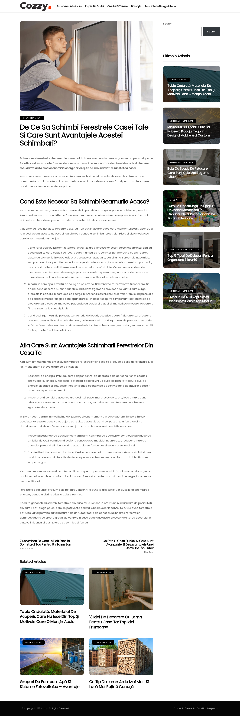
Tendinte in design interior (161, 6)
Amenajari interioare (69, 6)
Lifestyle (136, 6)
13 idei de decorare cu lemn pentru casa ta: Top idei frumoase (115, 622)
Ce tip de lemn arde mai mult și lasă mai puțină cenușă (119, 684)
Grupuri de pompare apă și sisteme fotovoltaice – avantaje (50, 684)
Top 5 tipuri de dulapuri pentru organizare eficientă (190, 257)
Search (167, 23)
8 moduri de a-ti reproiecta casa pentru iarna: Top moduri (189, 299)
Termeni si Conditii (195, 708)
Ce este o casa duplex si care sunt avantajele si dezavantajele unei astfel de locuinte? (128, 546)
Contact (178, 708)
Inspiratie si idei (94, 6)
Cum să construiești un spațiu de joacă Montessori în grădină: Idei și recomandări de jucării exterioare (191, 212)
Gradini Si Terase (117, 6)
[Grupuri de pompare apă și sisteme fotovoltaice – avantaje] (52, 656)
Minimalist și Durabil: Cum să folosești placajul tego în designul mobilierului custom (188, 131)
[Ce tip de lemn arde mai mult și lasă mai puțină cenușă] (121, 656)
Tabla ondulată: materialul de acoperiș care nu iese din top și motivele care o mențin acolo (49, 616)
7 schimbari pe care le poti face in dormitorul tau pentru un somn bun (45, 544)
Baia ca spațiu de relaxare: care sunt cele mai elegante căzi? (188, 172)
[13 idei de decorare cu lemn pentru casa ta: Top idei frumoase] (121, 589)
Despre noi (212, 708)
